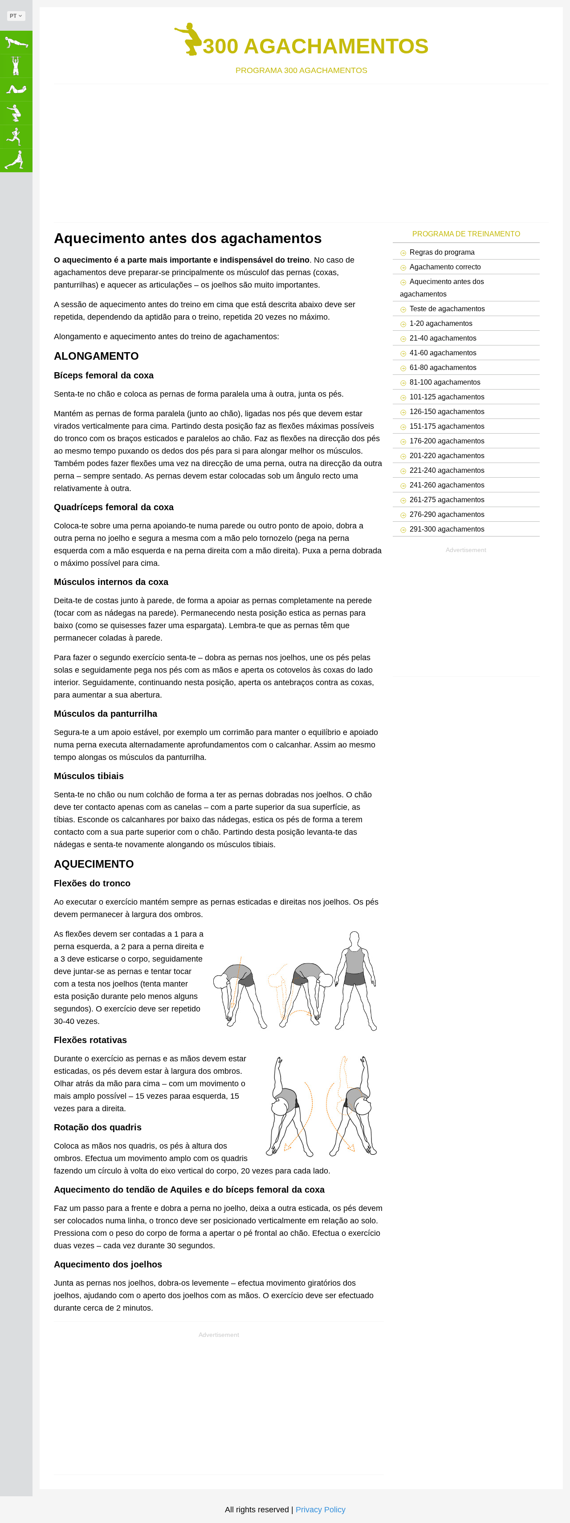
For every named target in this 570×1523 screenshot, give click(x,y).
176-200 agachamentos (447, 441)
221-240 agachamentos (447, 470)
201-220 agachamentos (447, 455)
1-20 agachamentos (441, 323)
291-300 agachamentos (447, 529)
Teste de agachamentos (447, 309)
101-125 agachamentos (447, 397)
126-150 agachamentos (447, 411)
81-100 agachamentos (445, 382)
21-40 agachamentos (443, 338)
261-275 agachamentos (447, 499)
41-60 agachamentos (443, 353)
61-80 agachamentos (443, 367)
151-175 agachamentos (447, 426)
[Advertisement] (301, 151)
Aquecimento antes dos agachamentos (442, 287)
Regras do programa (442, 252)
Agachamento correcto (445, 267)
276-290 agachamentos (447, 514)
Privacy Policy (321, 1509)
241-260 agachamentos (447, 485)
